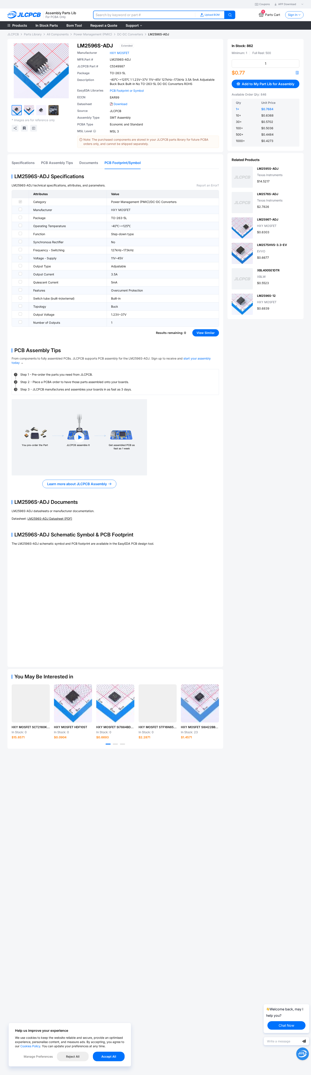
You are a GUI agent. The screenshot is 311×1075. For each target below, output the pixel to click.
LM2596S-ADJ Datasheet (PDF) (50, 518)
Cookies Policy (30, 1046)
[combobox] (144, 15)
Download (120, 104)
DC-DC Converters (130, 34)
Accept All (108, 1056)
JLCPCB (13, 34)
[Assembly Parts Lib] (24, 15)
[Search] (230, 15)
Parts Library (33, 34)
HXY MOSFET (119, 53)
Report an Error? (208, 185)
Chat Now (286, 1025)
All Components (58, 34)
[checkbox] (20, 201)
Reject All (73, 1056)
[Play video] (79, 437)
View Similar (206, 333)
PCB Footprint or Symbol (127, 90)
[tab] (23, 162)
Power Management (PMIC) (93, 34)
